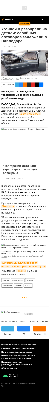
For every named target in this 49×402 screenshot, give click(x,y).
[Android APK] (9, 376)
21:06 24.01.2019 (8, 46)
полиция (18, 285)
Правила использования (24, 345)
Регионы (6, 280)
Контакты (5, 348)
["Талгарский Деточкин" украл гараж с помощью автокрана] (24, 145)
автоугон (28, 285)
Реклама (16, 348)
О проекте (6, 345)
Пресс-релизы (28, 348)
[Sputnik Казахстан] (8, 20)
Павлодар (30, 280)
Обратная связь (9, 368)
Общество (34, 321)
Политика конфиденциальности (16, 352)
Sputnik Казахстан (30, 113)
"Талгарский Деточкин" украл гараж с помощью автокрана (21, 169)
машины (21, 270)
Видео (22, 321)
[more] (44, 178)
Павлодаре (8, 206)
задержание (7, 285)
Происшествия (17, 280)
